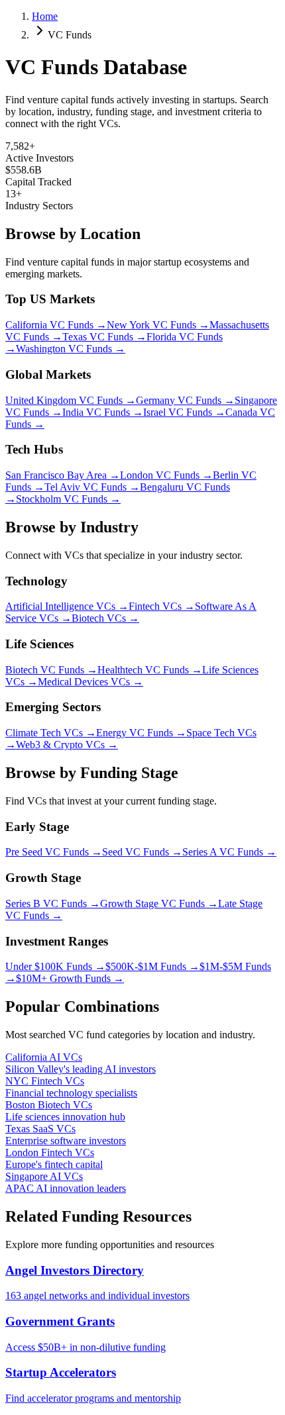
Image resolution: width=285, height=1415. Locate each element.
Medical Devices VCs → (90, 681)
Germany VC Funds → (185, 400)
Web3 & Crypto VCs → (67, 744)
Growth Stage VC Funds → (159, 903)
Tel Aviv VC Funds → (92, 487)
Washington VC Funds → (70, 348)
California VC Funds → (56, 324)
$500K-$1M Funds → (152, 966)
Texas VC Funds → (104, 336)
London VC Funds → (166, 475)
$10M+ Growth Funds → (70, 978)
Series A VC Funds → (229, 851)
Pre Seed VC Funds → (53, 851)
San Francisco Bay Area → (62, 475)
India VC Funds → (102, 412)
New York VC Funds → (158, 324)
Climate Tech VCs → (50, 732)
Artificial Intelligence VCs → (67, 606)
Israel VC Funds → (184, 412)
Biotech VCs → (105, 618)
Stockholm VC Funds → (68, 499)
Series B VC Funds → (52, 903)
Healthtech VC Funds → (149, 669)
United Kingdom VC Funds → (70, 400)
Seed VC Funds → (142, 851)
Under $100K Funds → (55, 966)
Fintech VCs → (162, 606)
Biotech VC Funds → (51, 669)
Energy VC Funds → (141, 732)
